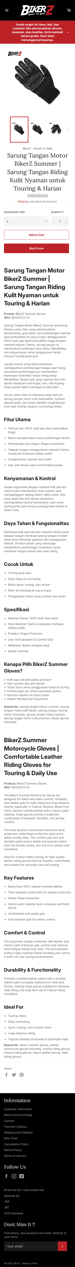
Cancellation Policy (16, 1144)
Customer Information (18, 1109)
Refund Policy (13, 1150)
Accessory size (14, 212)
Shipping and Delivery (18, 1132)
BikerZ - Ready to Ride (25, 1263)
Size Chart (11, 1138)
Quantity (57, 212)
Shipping (23, 201)
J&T (6, 1207)
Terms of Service (15, 1155)
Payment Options (15, 1126)
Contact (9, 1120)
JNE (6, 1201)
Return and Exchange (18, 1114)
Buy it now (36, 248)
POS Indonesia (13, 1213)
